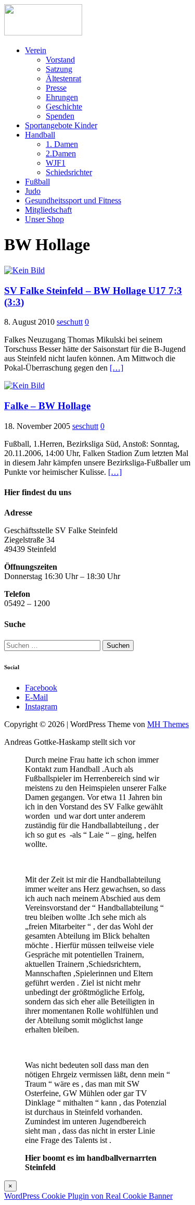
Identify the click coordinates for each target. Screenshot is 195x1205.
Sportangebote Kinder (61, 125)
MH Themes (168, 724)
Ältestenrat (63, 78)
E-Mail (36, 697)
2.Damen (61, 153)
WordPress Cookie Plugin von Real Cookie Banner (88, 1195)
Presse (56, 87)
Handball (40, 134)
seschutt (70, 321)
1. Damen (62, 144)
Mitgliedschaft (48, 209)
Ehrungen (62, 97)
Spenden (60, 116)
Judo (33, 191)
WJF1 (56, 162)
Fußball (37, 181)
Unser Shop (44, 219)
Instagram (41, 706)
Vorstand (60, 59)
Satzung (59, 69)
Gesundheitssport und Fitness (73, 200)
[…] (116, 367)
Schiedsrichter (69, 172)
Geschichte (64, 106)
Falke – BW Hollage (47, 405)
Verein (35, 50)
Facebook (41, 687)
